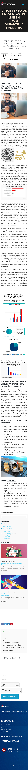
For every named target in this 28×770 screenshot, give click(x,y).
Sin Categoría (6, 535)
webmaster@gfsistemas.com (12, 734)
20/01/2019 (12, 561)
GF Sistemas (21, 765)
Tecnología (6, 538)
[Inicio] (8, 3)
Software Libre (6, 536)
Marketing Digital (7, 528)
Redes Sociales (6, 531)
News (4, 530)
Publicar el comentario (9, 696)
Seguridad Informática (8, 533)
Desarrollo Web (7, 526)
